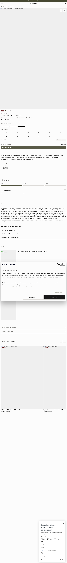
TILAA (43, 556)
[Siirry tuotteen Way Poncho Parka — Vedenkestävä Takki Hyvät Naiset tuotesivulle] (8, 261)
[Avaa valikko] (2, 4)
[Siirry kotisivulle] (33, 3)
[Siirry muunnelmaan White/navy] (5, 126)
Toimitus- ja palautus (7, 331)
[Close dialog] (63, 523)
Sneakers (12, 6)
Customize (32, 297)
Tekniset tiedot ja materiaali (8, 327)
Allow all (54, 297)
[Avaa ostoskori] (65, 4)
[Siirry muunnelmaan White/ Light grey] (13, 126)
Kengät (7, 6)
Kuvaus (3, 204)
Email (42, 541)
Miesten (3, 6)
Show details (58, 292)
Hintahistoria (63, 144)
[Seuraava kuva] (64, 341)
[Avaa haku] (6, 4)
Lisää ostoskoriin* (7, 147)
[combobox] (44, 550)
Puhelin (42, 547)
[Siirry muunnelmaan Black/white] (21, 126)
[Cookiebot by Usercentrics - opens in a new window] (58, 264)
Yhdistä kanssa (5, 247)
